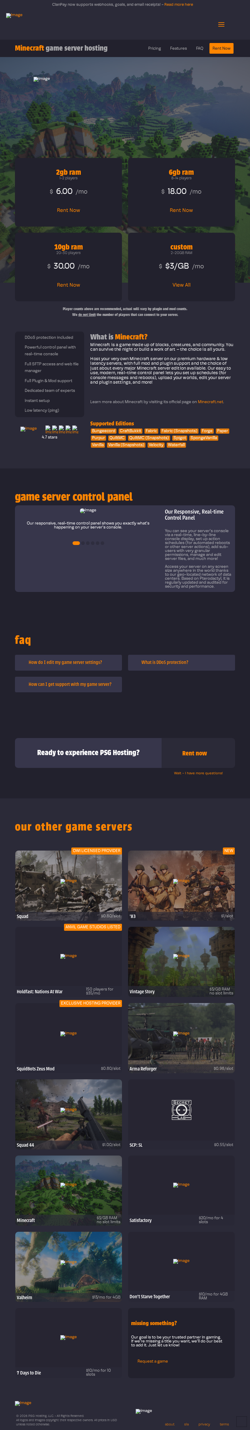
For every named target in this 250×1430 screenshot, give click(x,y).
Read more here (183, 5)
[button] (221, 24)
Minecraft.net (210, 402)
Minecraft (61, 48)
